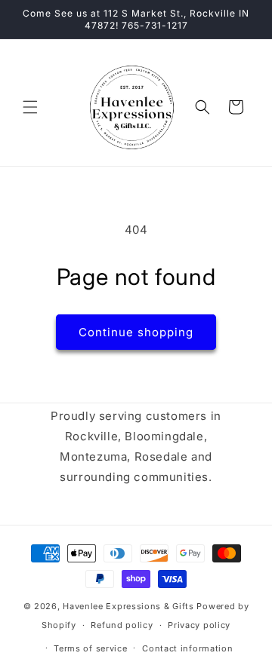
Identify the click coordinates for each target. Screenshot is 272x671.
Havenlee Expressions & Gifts (128, 606)
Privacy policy (199, 625)
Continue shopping (136, 332)
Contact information (187, 648)
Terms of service (90, 648)
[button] (30, 107)
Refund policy (122, 625)
